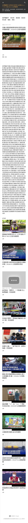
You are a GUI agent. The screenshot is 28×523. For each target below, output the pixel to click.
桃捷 (15, 170)
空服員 (17, 194)
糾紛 (12, 129)
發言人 (11, 103)
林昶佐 (14, 191)
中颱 (23, 135)
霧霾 (7, 159)
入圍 (8, 112)
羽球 (13, 137)
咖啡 (20, 129)
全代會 (12, 144)
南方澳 (22, 198)
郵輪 (11, 126)
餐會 (5, 83)
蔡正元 (23, 77)
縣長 (21, 187)
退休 (16, 107)
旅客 (11, 133)
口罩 (3, 206)
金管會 (8, 140)
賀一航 (18, 75)
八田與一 (14, 176)
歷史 (22, 185)
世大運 (24, 167)
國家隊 (12, 211)
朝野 (3, 111)
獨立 (13, 94)
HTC (18, 142)
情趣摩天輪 (11, 96)
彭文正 (23, 193)
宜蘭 (23, 187)
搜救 (5, 105)
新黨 (9, 161)
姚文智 (14, 101)
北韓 (10, 153)
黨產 (12, 77)
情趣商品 (6, 187)
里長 (10, 90)
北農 (20, 163)
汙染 (17, 99)
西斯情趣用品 (15, 126)
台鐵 (20, 135)
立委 (11, 198)
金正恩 (7, 153)
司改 (22, 99)
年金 (6, 167)
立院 (3, 118)
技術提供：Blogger (15, 516)
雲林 (9, 88)
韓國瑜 (17, 66)
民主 (8, 198)
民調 (10, 92)
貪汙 (24, 116)
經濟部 (4, 174)
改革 (18, 167)
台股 (21, 124)
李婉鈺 (6, 183)
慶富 (6, 157)
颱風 (9, 20)
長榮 (14, 194)
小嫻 (20, 159)
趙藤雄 (15, 103)
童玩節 (4, 189)
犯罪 (22, 68)
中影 (19, 88)
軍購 (8, 98)
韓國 (13, 153)
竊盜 (3, 127)
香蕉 (17, 68)
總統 (16, 168)
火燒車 (23, 129)
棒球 (3, 168)
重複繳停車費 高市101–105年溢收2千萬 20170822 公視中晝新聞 (14, 235)
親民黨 (4, 103)
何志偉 (12, 75)
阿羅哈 (16, 137)
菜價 (5, 137)
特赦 (21, 81)
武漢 (6, 206)
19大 (24, 150)
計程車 (6, 101)
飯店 (12, 183)
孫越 (14, 79)
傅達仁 (22, 155)
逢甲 (20, 127)
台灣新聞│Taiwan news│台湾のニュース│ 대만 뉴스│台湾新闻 (13, 6)
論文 (3, 194)
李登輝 (20, 79)
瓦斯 (5, 129)
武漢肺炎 (23, 204)
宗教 (3, 135)
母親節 (6, 96)
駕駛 (16, 133)
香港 (18, 180)
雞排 (23, 144)
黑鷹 (11, 204)
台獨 (17, 146)
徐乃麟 (4, 150)
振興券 (5, 209)
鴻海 (18, 124)
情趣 (16, 83)
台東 (18, 120)
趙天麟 (19, 155)
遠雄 (7, 152)
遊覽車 (15, 183)
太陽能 (21, 126)
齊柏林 (12, 174)
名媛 (7, 68)
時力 (3, 178)
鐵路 (13, 189)
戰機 (17, 98)
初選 (18, 163)
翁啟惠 (7, 103)
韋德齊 (17, 209)
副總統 (24, 178)
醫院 (8, 202)
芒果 (22, 92)
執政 (19, 116)
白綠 (16, 73)
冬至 (23, 202)
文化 (8, 135)
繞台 (21, 167)
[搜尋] (25, 2)
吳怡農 (12, 207)
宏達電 (15, 142)
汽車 (7, 86)
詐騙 (5, 70)
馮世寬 (22, 152)
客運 (18, 183)
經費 (20, 114)
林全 (3, 180)
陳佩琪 (21, 150)
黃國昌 (19, 109)
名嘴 (5, 185)
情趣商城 (4, 114)
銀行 (7, 142)
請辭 (19, 161)
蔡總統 (9, 165)
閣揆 (7, 137)
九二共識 (12, 73)
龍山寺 (11, 135)
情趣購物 (8, 77)
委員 (21, 180)
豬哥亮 (17, 174)
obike (9, 170)
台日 (11, 181)
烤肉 (17, 148)
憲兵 (16, 120)
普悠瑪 (4, 71)
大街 (12, 127)
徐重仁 (19, 122)
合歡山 (15, 159)
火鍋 (5, 155)
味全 (19, 191)
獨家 (19, 140)
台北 (18, 168)
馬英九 (9, 168)
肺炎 (13, 20)
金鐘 (11, 150)
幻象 (17, 152)
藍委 (18, 111)
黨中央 (14, 198)
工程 (7, 92)
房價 (18, 105)
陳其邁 (15, 155)
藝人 (16, 187)
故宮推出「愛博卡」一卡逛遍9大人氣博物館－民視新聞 (13, 291)
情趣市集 (13, 88)
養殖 (5, 140)
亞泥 (21, 111)
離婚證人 (4, 202)
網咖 (12, 148)
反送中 (11, 194)
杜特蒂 (6, 148)
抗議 (6, 200)
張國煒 (21, 189)
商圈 (22, 127)
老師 (13, 107)
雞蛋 (20, 77)
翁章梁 (15, 163)
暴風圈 (20, 137)
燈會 (15, 70)
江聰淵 (11, 157)
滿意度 (23, 163)
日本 (16, 181)
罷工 (12, 70)
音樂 (24, 170)
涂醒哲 (10, 99)
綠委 (13, 111)
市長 (18, 187)
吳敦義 (15, 165)
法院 (24, 99)
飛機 (14, 85)
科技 (6, 126)
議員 (5, 90)
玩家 (6, 127)
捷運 (21, 168)
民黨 (10, 118)
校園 (18, 77)
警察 (13, 105)
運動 (11, 189)
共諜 (12, 185)
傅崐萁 (8, 105)
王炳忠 (6, 161)
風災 (11, 109)
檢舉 (7, 174)
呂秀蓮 (20, 193)
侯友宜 (23, 18)
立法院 (12, 180)
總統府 (8, 155)
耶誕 (20, 157)
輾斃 (23, 196)
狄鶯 (16, 196)
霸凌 (20, 185)
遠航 (22, 85)
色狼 (6, 107)
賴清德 (18, 18)
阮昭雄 (24, 194)
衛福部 (12, 114)
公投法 (17, 139)
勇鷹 (15, 207)
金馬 (17, 157)
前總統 (12, 168)
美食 (13, 122)
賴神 (8, 194)
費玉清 (22, 148)
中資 (20, 198)
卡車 (12, 178)
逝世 (6, 133)
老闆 (7, 176)
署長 (5, 142)
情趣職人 (12, 167)
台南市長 (10, 163)
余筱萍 (10, 196)
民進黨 (15, 77)
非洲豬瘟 (23, 73)
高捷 (12, 170)
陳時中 (16, 206)
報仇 (11, 176)
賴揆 (12, 165)
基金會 (10, 83)
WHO (5, 207)
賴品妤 (16, 193)
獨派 (14, 112)
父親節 (16, 96)
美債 (12, 66)
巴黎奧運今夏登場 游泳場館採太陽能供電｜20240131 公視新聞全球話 (14, 263)
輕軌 (3, 131)
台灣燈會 (10, 159)
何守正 (23, 159)
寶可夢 (9, 127)
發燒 (22, 206)
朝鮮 (19, 153)
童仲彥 (21, 107)
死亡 (13, 109)
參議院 (6, 211)
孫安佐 (4, 79)
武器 (6, 98)
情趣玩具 (8, 75)
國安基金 (22, 66)
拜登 (16, 211)
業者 (18, 83)
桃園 (14, 81)
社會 (6, 56)
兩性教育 (12, 193)
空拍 (10, 185)
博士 (21, 194)
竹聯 (9, 148)
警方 (10, 142)
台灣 (11, 94)
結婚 (10, 129)
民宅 (11, 86)
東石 (6, 194)
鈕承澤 (7, 71)
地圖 (3, 98)
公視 (22, 86)
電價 (21, 196)
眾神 (20, 172)
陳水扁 (17, 81)
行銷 (11, 122)
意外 (7, 129)
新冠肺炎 (12, 206)
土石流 (14, 86)
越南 (14, 66)
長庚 (22, 170)
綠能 (24, 126)
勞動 (13, 202)
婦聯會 (15, 131)
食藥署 (17, 135)
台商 (5, 120)
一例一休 (6, 99)
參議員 (14, 98)
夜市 (16, 189)
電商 (16, 122)
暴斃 (10, 68)
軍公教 (22, 140)
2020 (12, 92)
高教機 (21, 207)
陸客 (8, 157)
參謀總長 (14, 204)
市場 (3, 183)
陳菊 (20, 85)
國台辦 (16, 116)
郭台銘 (4, 20)
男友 (22, 118)
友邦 (6, 168)
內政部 (24, 133)
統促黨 (14, 146)
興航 (5, 86)
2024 (23, 139)
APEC (3, 153)
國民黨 (4, 77)
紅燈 (11, 146)
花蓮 (24, 161)
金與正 (8, 207)
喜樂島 (21, 71)
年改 (12, 90)
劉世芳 (21, 103)
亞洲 (8, 126)
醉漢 (21, 83)
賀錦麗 (19, 211)
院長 (6, 180)
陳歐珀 (7, 189)
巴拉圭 (22, 165)
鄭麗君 (14, 152)
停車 (9, 131)
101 (17, 170)
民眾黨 (7, 204)
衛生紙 (6, 163)
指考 (7, 170)
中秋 (3, 101)
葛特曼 (8, 73)
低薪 (23, 174)
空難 (19, 152)
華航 (3, 200)
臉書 (23, 111)
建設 (18, 103)
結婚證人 (16, 185)
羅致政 (21, 94)
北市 (11, 105)
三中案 (4, 159)
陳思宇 (4, 75)
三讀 (23, 131)
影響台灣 (19, 133)
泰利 (7, 139)
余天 (8, 167)
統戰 (18, 196)
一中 (6, 111)
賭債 (15, 129)
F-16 (25, 109)
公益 (22, 200)
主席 (6, 94)
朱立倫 (4, 181)
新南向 (8, 120)
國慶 (23, 146)
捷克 (14, 209)
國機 (20, 98)
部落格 (11, 79)
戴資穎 (10, 137)
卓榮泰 (19, 73)
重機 (23, 114)
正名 (20, 139)
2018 (3, 167)
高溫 (21, 120)
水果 (7, 90)
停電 (9, 144)
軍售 (11, 98)
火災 (17, 127)
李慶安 (10, 101)
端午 (19, 96)
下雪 (18, 159)
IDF (3, 112)
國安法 (12, 161)
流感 (16, 109)
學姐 (3, 196)
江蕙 (3, 172)
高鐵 (14, 178)
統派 (17, 112)
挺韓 (21, 202)
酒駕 (17, 85)
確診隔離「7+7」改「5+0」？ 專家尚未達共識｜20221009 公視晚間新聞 (14, 405)
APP (14, 135)
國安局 (22, 142)
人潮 (8, 122)
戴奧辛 (17, 150)
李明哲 (8, 109)
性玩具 (16, 153)
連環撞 (6, 178)
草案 (21, 131)
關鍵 (9, 183)
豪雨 (20, 86)
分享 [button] (3, 54)
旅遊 (22, 181)
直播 (5, 193)
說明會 (6, 144)
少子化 (9, 114)
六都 (19, 200)
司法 (16, 180)
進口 (8, 107)
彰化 (18, 114)
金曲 (5, 112)
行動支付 (15, 140)
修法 (9, 124)
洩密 (17, 90)
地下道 (6, 131)
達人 (9, 174)
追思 (3, 133)
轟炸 (15, 68)
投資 (24, 75)
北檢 (15, 90)
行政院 (9, 180)
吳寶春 (15, 71)
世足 (7, 70)
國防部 (11, 85)
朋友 (16, 111)
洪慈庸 (6, 124)
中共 (8, 200)
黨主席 (19, 118)
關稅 (9, 66)
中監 (13, 83)
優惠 (8, 133)
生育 (24, 112)
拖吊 (17, 129)
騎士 (9, 178)
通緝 (20, 68)
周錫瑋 (6, 88)
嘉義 (17, 178)
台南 (22, 176)
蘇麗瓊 (22, 157)
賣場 (12, 131)
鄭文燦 (20, 90)
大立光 (10, 187)
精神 (5, 146)
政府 (22, 109)
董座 (3, 126)
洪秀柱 (7, 181)
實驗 (5, 68)
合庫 (14, 157)
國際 (13, 187)
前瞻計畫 (4, 165)
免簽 (24, 181)
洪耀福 (6, 81)
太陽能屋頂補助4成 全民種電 (11, 432)
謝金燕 (5, 116)
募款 (7, 83)
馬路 (14, 127)
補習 (18, 107)
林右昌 (13, 118)
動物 (15, 75)
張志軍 (12, 116)
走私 (5, 191)
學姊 (18, 71)
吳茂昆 (7, 79)
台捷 (9, 211)
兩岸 (19, 112)
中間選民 (12, 200)
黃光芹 (18, 70)
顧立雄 (4, 170)
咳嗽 (19, 206)
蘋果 (6, 122)
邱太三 (5, 85)
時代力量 (23, 101)
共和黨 (22, 211)
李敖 (23, 79)
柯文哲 (12, 18)
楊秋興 (16, 200)
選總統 (22, 191)
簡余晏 (16, 161)
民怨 (5, 92)
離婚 (3, 161)
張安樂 (8, 146)
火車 (24, 176)
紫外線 (24, 120)
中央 (22, 116)
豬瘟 (10, 70)
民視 (12, 172)
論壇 (17, 198)
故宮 (19, 170)
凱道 (17, 172)
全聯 (22, 122)
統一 (22, 112)
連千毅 (8, 193)
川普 (8, 94)
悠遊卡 (11, 140)
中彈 (12, 68)
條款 (20, 144)
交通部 (21, 183)
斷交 (23, 168)
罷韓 (18, 202)
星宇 (18, 189)
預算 (22, 88)
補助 (15, 114)
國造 (22, 98)
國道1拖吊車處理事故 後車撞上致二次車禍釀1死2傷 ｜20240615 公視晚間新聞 (13, 376)
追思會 (20, 178)
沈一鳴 (18, 204)
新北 (23, 180)
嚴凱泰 (11, 71)
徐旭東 (11, 112)
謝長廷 (19, 181)
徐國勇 (4, 152)
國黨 (7, 118)
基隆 (16, 118)
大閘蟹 (14, 150)
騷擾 (12, 142)
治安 (16, 105)
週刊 (23, 105)
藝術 (19, 99)
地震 (22, 161)
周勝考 (9, 116)
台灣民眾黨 (9, 191)
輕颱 (23, 137)
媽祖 (13, 196)
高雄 (6, 172)
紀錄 (6, 198)
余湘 (16, 202)
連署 (5, 73)
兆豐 (8, 111)
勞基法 (4, 139)
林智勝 (22, 153)
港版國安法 (10, 209)
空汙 (13, 133)
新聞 (14, 172)
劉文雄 (9, 172)
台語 (21, 174)
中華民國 (16, 92)
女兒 (5, 109)
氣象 (3, 122)
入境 (18, 131)
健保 (7, 185)
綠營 (14, 139)
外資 (9, 81)
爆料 (3, 107)
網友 (8, 85)
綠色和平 (23, 96)
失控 (22, 75)
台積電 (24, 124)
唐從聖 (7, 150)
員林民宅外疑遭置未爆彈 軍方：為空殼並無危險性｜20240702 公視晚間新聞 (14, 460)
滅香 (6, 135)
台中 (17, 88)
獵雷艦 (10, 152)
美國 (13, 181)
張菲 (20, 148)
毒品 (12, 81)
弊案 (11, 111)
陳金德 (11, 155)
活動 (24, 200)
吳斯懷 (4, 204)
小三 (21, 105)
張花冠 (14, 99)
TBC (17, 79)
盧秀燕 (6, 196)
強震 (3, 163)
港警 (17, 191)
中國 (20, 92)
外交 (16, 167)
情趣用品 (22, 70)
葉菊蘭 (16, 94)
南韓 (11, 202)
